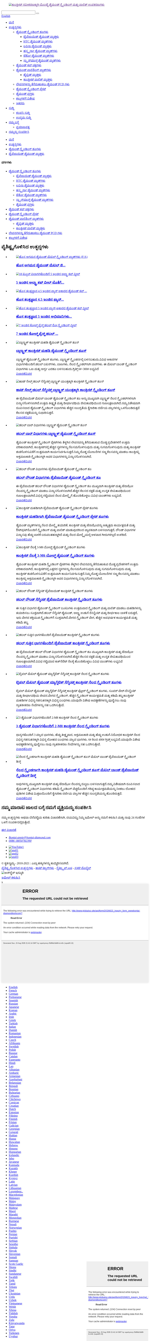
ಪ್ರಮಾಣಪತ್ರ (23, 127)
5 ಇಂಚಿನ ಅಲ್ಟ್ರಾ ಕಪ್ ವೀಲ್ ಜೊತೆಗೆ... (40, 282)
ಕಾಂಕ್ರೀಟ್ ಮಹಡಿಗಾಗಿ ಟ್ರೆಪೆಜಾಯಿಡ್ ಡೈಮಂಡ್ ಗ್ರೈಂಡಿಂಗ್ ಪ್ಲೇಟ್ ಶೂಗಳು (62, 516)
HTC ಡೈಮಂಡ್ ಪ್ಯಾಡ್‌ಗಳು (38, 41)
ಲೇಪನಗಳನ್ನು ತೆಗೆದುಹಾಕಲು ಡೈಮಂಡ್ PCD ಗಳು (43, 84)
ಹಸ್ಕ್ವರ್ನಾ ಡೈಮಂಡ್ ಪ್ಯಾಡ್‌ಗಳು (40, 51)
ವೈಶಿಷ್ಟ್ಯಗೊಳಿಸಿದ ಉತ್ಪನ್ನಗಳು (17, 868)
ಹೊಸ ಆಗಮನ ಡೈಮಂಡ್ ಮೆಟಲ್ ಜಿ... (40, 265)
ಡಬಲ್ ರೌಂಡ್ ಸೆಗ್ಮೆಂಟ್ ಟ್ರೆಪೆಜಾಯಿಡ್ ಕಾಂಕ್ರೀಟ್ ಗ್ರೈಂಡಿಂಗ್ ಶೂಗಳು (59, 599)
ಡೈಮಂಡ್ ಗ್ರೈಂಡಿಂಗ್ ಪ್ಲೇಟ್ (31, 89)
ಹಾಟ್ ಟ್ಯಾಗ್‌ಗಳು (44, 868)
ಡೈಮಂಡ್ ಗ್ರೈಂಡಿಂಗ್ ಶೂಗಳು (32, 31)
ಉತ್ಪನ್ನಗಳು (15, 27)
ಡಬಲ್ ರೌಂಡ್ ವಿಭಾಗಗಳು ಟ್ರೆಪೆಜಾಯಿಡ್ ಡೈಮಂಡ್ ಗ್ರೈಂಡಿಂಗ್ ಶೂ (58, 477)
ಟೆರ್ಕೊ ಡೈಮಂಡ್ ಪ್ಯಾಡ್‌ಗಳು (38, 55)
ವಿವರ (29, 373)
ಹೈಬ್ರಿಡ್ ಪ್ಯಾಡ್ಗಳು (32, 74)
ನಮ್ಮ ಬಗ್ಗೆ (14, 122)
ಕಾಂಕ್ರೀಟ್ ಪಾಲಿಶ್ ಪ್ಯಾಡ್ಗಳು (37, 79)
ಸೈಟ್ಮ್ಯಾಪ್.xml (64, 868)
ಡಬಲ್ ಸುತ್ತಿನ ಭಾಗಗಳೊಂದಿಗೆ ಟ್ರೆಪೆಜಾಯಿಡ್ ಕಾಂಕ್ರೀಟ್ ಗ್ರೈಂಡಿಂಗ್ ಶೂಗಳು (63, 643)
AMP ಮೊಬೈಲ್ (82, 868)
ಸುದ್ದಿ (11, 108)
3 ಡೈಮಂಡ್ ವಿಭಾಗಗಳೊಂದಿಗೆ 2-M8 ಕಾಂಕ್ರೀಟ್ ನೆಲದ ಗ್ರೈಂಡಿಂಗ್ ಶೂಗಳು (63, 726)
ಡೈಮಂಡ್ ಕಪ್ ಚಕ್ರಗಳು (28, 65)
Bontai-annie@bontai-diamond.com (30, 837)
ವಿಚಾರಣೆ (21, 373)
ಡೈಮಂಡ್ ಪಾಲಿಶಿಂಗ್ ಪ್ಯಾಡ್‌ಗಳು (33, 70)
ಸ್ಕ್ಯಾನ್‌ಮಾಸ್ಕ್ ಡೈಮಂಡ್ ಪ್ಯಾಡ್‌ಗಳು (42, 60)
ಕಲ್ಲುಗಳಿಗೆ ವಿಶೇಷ (25, 98)
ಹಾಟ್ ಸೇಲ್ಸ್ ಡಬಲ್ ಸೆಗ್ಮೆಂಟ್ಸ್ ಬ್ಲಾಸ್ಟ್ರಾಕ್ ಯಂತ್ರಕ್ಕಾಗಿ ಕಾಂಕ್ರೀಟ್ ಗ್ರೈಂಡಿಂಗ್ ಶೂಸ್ (65, 390)
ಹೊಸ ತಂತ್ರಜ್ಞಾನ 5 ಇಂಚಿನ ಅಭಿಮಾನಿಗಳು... (44, 316)
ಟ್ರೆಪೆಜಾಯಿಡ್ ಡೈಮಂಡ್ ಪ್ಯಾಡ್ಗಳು (41, 36)
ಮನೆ (11, 22)
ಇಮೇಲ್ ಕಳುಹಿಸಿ (10, 877)
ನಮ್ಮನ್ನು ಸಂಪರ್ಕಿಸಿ (19, 131)
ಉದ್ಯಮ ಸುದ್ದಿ (23, 117)
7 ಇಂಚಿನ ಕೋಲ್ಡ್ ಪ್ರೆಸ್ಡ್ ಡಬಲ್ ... (37, 334)
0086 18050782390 (20, 840)
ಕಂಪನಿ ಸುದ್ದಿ (23, 112)
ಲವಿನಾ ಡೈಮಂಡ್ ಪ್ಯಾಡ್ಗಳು (37, 46)
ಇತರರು (20, 103)
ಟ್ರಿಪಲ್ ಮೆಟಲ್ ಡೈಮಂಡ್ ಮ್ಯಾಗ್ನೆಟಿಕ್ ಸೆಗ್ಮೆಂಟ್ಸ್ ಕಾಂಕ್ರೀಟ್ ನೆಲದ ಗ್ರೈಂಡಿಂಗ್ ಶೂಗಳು (68, 682)
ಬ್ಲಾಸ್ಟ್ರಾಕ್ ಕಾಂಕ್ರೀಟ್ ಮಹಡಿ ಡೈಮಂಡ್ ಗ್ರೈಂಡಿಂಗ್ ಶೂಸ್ (51, 351)
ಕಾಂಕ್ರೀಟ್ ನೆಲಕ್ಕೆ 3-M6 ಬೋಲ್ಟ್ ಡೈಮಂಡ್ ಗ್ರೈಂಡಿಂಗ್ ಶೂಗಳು (55, 555)
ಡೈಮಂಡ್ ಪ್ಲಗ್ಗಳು (25, 93)
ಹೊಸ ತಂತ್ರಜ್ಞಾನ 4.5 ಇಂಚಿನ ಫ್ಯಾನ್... (40, 299)
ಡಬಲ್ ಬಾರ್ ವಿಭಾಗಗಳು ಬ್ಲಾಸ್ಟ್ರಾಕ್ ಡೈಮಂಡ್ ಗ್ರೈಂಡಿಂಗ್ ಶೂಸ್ (55, 434)
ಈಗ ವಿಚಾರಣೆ (8, 830)
